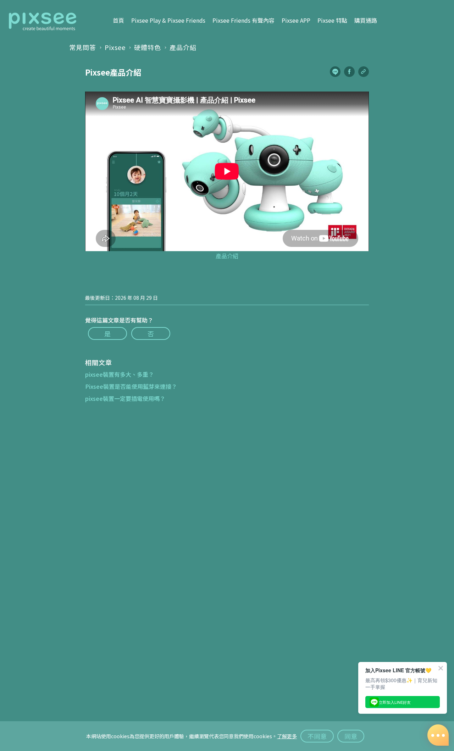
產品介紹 (183, 47)
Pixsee (115, 47)
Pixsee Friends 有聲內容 (243, 20)
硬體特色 (147, 47)
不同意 (317, 736)
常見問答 (82, 47)
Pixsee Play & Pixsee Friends (168, 20)
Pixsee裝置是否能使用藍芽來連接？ (131, 386)
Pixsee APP (296, 20)
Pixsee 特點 (332, 20)
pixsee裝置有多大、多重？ (119, 374)
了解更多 (287, 736)
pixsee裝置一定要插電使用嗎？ (125, 398)
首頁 (118, 20)
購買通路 (365, 20)
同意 (350, 736)
